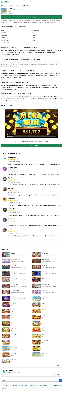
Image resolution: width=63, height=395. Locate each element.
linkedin (3, 388)
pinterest (46, 385)
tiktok (41, 385)
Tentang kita (13, 385)
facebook (20, 385)
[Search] (60, 380)
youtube (37, 385)
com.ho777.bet (5, 42)
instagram (26, 385)
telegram (52, 385)
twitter (32, 385)
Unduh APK (32, 17)
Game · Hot (5, 249)
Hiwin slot (10, 13)
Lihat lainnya (54, 240)
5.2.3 (3, 32)
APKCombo (4, 6)
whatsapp (58, 385)
